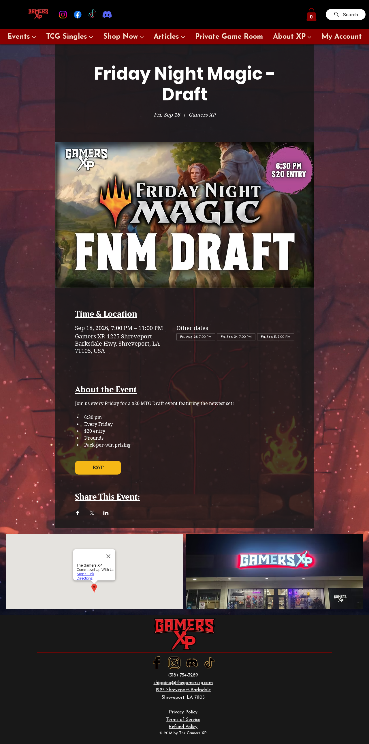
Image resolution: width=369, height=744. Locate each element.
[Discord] (107, 15)
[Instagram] (63, 15)
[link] (311, 14)
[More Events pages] (34, 37)
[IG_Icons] (174, 662)
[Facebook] (78, 15)
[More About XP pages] (309, 37)
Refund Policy (183, 727)
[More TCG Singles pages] (91, 37)
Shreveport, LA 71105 (183, 697)
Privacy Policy (183, 712)
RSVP (98, 467)
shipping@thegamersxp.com (183, 683)
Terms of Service (183, 719)
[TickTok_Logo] (209, 662)
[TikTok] (92, 15)
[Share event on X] (92, 513)
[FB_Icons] (156, 662)
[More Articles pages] (183, 37)
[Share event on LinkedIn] (106, 513)
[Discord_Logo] (191, 662)
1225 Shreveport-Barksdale (183, 690)
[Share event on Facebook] (77, 513)
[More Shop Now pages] (142, 37)
